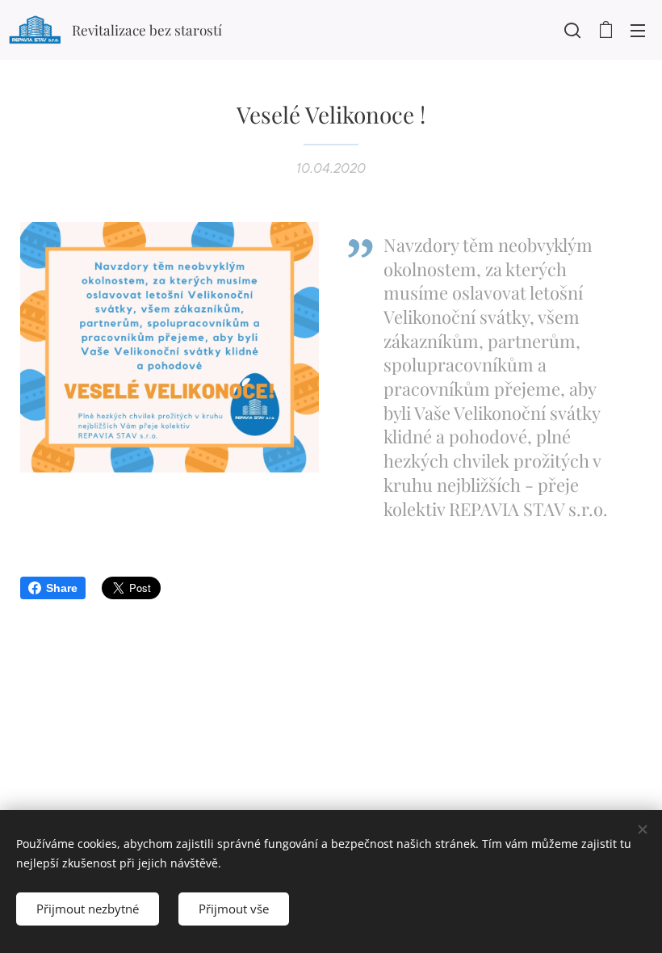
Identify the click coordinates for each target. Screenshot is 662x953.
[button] (572, 30)
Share (62, 587)
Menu (638, 30)
